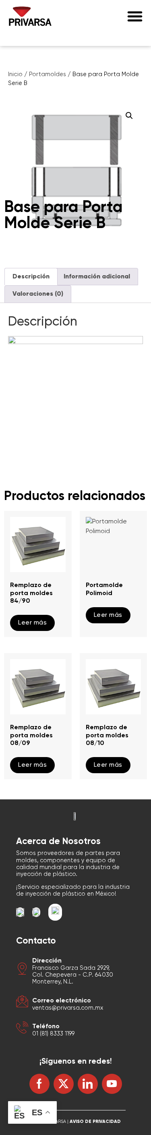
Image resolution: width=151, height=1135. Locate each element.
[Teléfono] (22, 1028)
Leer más (32, 623)
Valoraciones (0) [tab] (37, 294)
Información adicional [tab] (97, 277)
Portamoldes (47, 74)
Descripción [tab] (31, 277)
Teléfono (46, 1026)
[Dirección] (22, 970)
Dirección (47, 961)
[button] (135, 16)
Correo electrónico (61, 1001)
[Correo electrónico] (22, 1002)
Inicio (15, 74)
